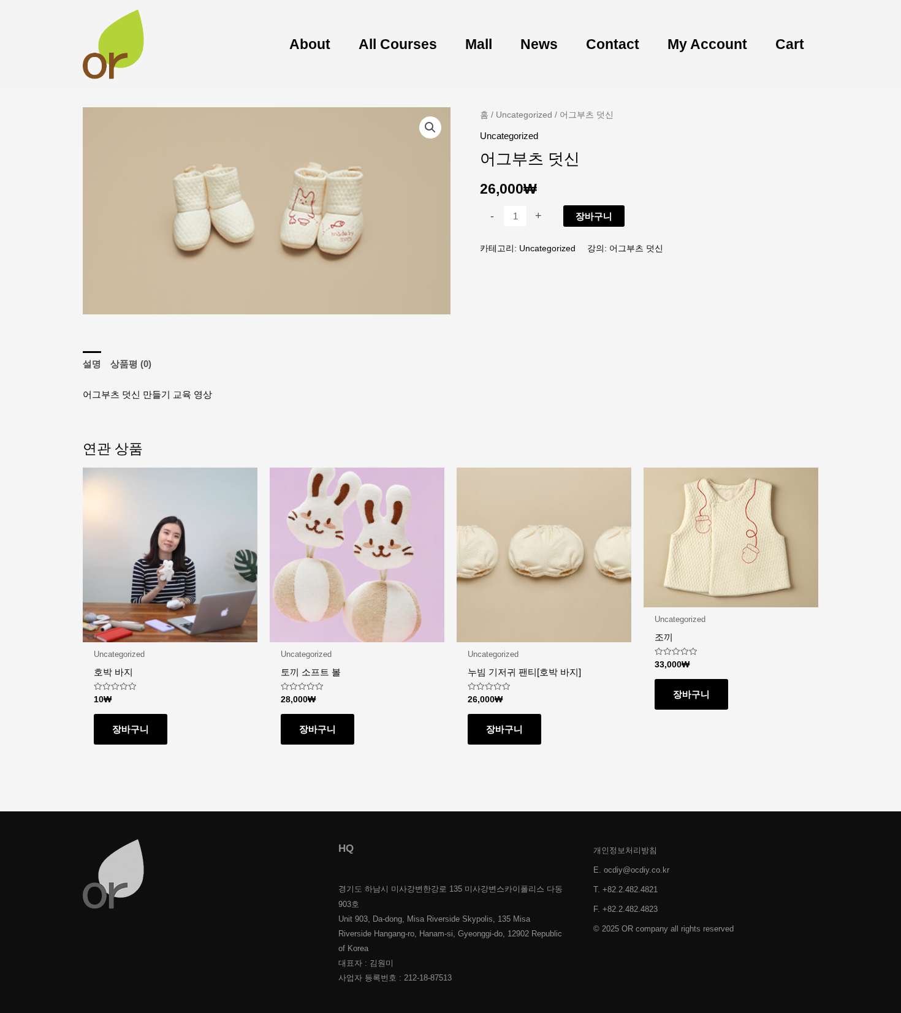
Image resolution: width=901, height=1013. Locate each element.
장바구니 (594, 216)
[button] (430, 127)
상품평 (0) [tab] (130, 364)
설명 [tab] (92, 364)
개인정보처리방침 (625, 850)
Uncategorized (524, 115)
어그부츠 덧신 (636, 248)
